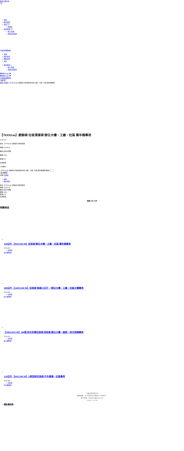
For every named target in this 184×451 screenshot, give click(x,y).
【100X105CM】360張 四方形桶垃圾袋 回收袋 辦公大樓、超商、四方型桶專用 (43, 332)
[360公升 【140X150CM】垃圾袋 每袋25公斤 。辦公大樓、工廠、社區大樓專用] (22, 283)
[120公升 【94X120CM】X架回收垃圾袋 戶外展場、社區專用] (22, 372)
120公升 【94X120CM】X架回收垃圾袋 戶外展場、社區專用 (34, 376)
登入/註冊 (11, 67)
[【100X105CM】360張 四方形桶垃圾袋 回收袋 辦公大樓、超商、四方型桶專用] (22, 327)
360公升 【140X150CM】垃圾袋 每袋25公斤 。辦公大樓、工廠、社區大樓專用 (43, 288)
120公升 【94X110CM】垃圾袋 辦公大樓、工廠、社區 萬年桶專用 (37, 244)
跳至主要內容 (4, 1)
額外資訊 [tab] (7, 181)
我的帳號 (7, 65)
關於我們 (7, 56)
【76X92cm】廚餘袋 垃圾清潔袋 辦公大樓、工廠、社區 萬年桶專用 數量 (24, 170)
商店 (5, 61)
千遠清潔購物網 (5, 50)
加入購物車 (4, 173)
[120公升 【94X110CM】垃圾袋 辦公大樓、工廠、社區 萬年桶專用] (22, 239)
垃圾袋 (6, 175)
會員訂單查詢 (12, 69)
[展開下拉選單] (11, 65)
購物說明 (7, 59)
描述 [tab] (5, 179)
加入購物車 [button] (8, 252)
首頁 (5, 54)
